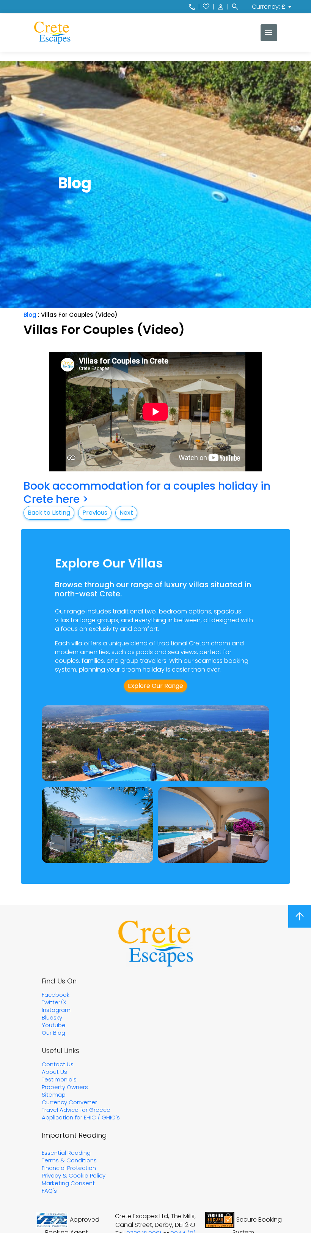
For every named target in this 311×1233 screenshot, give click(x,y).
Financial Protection (69, 1168)
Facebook (55, 995)
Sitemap (54, 1095)
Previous (94, 512)
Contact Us (58, 1064)
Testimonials (59, 1079)
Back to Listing (49, 512)
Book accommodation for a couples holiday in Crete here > (147, 493)
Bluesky (52, 1017)
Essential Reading (66, 1153)
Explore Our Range (155, 685)
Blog (30, 315)
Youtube (54, 1025)
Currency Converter (69, 1102)
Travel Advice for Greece (76, 1110)
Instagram (56, 1010)
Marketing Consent (68, 1183)
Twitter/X (54, 1002)
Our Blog (53, 1033)
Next (126, 512)
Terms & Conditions (69, 1160)
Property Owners (65, 1087)
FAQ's (49, 1191)
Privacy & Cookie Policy (73, 1175)
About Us (54, 1072)
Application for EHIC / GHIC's (81, 1117)
